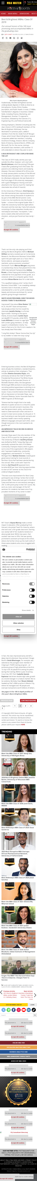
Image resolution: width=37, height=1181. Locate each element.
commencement (15, 987)
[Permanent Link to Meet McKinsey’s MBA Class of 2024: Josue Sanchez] (18, 867)
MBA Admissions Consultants (18, 1056)
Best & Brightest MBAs (15, 985)
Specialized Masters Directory (18, 1047)
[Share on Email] (10, 38)
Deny (18, 629)
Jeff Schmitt (8, 34)
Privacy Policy (31, 1160)
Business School (28, 985)
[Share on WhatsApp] (17, 38)
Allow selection (18, 623)
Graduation (25, 987)
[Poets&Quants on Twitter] (3, 1010)
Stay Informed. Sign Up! (14, 1005)
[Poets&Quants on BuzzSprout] (9, 1010)
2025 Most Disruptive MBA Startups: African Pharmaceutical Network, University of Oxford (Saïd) (15, 854)
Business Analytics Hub (18, 1052)
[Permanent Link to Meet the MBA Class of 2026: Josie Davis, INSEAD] (18, 793)
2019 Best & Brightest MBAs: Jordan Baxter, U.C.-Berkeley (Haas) (10, 994)
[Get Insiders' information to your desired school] (18, 1091)
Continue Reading (28, 701)
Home (3, 14)
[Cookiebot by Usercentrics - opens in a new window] (26, 549)
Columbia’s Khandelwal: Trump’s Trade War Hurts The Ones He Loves (25, 995)
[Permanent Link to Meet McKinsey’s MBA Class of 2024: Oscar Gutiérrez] (18, 817)
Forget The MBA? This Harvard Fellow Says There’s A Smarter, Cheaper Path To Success (17, 978)
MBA (30, 987)
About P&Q (4, 1160)
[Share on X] (6, 38)
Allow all (19, 616)
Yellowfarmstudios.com (23, 1171)
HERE (23, 725)
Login (32, 1005)
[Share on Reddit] (21, 38)
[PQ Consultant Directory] (18, 1132)
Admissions (24, 14)
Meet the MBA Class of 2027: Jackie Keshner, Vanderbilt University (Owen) (16, 927)
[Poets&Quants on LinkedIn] (29, 1010)
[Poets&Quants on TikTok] (34, 1010)
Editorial (15, 1164)
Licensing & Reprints (13, 1162)
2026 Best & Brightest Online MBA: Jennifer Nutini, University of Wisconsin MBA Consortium (18, 779)
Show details (26, 610)
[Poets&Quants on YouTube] (24, 1010)
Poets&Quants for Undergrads (21, 1153)
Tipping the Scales (12, 1155)
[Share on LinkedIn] (14, 38)
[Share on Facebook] (2, 38)
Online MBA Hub (19, 1043)
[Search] (35, 1015)
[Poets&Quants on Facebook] (14, 1010)
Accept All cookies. (11, 230)
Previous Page (7, 701)
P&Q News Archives (17, 1160)
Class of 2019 (5, 987)
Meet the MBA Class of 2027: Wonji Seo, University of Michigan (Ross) (16, 755)
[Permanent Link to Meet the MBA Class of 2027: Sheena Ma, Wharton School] (18, 891)
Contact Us (25, 1164)
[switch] (32, 590)
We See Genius (27, 1155)
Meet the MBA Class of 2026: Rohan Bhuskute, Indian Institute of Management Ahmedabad (18, 952)
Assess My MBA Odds (18, 1061)
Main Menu (12, 14)
